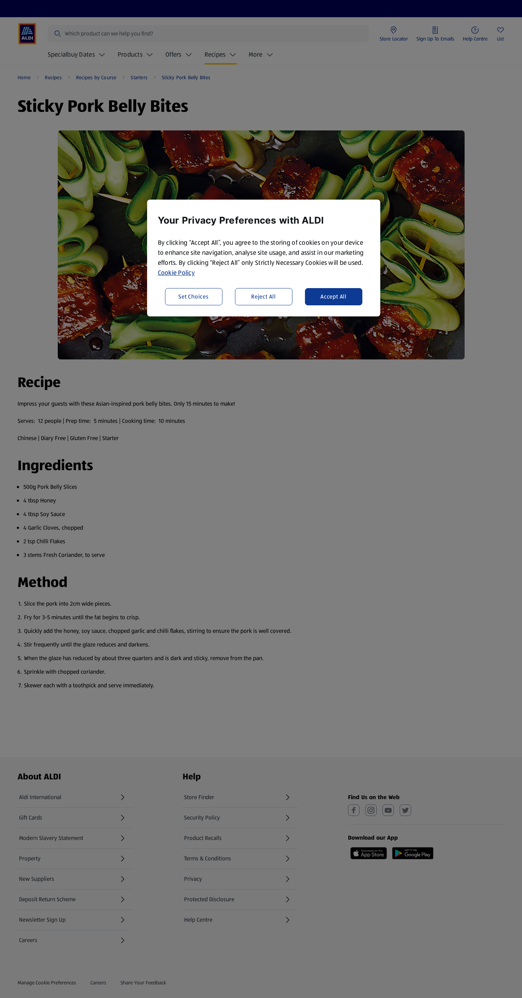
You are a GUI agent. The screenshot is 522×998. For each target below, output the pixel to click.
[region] (263, 258)
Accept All (333, 296)
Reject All (263, 296)
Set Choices (193, 296)
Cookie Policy (176, 272)
